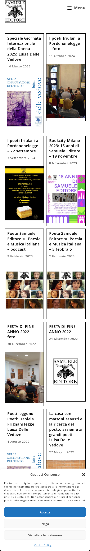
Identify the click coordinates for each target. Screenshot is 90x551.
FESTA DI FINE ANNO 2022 (62, 329)
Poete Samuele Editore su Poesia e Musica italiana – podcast (23, 241)
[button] (84, 475)
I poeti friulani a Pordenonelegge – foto (64, 43)
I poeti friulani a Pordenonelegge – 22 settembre (22, 145)
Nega (45, 524)
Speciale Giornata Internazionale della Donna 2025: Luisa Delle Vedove (24, 49)
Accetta (45, 512)
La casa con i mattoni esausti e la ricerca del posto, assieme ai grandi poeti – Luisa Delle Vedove (65, 429)
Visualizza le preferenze (45, 535)
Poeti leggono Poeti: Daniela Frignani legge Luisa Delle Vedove (20, 424)
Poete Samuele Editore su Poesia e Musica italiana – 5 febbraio (65, 241)
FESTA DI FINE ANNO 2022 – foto (20, 331)
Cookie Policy (43, 545)
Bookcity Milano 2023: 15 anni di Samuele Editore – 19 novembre (64, 148)
